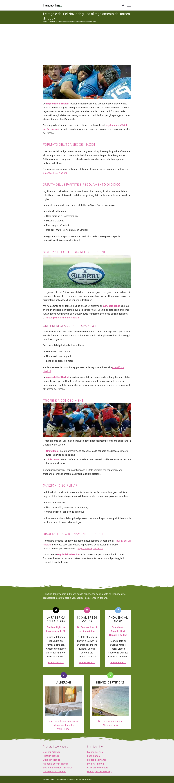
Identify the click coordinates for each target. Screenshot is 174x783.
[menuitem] (122, 5)
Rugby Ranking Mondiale (90, 548)
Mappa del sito (95, 752)
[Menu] (128, 5)
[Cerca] (122, 5)
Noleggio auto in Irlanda (55, 763)
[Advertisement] (87, 41)
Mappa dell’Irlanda (97, 759)
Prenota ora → (56, 662)
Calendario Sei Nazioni (55, 173)
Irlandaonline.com (49, 779)
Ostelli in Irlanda (51, 759)
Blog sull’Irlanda (95, 763)
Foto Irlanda (93, 755)
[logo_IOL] (52, 5)
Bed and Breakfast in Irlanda (58, 767)
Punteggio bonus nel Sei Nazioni (62, 317)
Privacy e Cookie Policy (99, 771)
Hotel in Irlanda (51, 755)
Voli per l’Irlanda (51, 752)
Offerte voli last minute (110, 721)
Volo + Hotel (63, 729)
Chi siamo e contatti (97, 767)
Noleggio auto (110, 725)
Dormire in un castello (54, 771)
